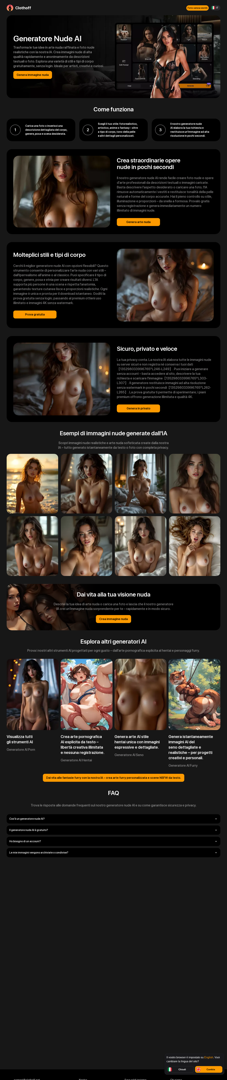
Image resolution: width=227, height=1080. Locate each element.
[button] (113, 819)
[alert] (194, 1064)
